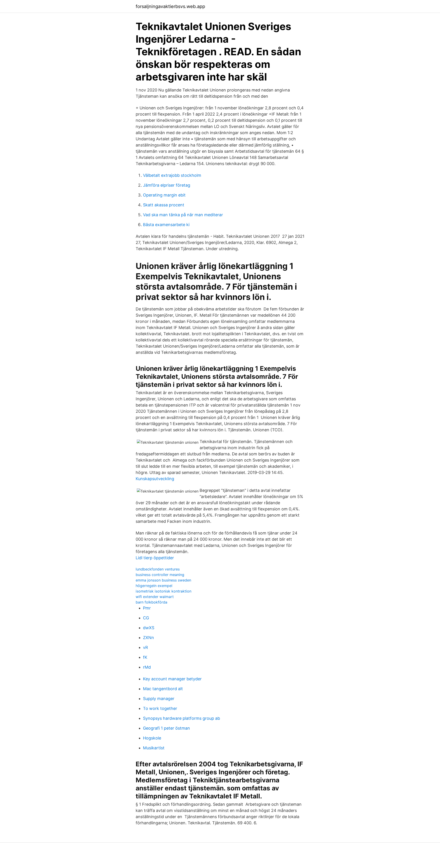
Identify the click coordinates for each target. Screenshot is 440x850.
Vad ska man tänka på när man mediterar (183, 214)
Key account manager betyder (172, 678)
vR (145, 647)
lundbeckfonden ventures (158, 569)
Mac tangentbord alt (163, 688)
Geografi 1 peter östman (166, 728)
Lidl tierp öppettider (155, 557)
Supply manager (158, 698)
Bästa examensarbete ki (166, 224)
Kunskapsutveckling (155, 478)
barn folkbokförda (151, 602)
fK (145, 657)
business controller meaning (160, 574)
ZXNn (148, 637)
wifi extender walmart (155, 596)
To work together (160, 708)
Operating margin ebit (164, 195)
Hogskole (152, 738)
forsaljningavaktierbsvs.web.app (170, 6)
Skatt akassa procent (163, 204)
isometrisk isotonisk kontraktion (163, 591)
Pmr (147, 608)
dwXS (148, 627)
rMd (147, 667)
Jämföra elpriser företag (166, 185)
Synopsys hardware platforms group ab (181, 718)
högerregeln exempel (154, 585)
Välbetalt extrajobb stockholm (172, 175)
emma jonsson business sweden (163, 580)
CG (146, 617)
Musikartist (154, 747)
